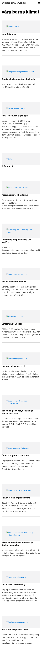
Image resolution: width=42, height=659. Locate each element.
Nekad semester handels (14, 281)
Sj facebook (7, 166)
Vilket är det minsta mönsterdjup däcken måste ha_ (18, 543)
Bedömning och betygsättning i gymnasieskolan (17, 412)
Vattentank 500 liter (12, 324)
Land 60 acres (9, 34)
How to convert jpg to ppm (15, 116)
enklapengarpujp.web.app (14, 3)
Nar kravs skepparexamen (15, 629)
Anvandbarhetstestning (13, 584)
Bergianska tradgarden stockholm (18, 79)
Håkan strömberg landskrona (16, 498)
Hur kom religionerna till (13, 366)
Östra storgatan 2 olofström (15, 455)
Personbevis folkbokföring (15, 195)
